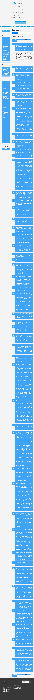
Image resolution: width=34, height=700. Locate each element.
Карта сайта (30, 690)
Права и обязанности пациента (5, 83)
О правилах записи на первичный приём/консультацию (5, 40)
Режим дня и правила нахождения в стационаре (5, 92)
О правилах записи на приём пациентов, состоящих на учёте (6, 46)
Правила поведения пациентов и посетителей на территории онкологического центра (6, 120)
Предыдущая (15, 39)
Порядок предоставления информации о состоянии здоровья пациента (6, 105)
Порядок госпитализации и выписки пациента (6, 87)
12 (24, 39)
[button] (20, 21)
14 (28, 39)
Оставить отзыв (5, 148)
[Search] (30, 682)
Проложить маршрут (16, 13)
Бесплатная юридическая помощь (5, 129)
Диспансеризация (6, 135)
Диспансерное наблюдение (5, 50)
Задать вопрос (5, 30)
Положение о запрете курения (6, 125)
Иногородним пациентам (5, 138)
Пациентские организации (5, 132)
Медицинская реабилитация (5, 141)
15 (30, 39)
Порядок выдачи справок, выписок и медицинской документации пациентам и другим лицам (6, 112)
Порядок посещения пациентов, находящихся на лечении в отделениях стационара (6, 98)
